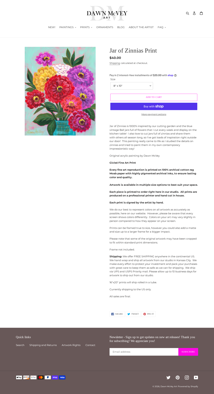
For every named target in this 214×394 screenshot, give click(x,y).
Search (20, 345)
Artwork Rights (71, 345)
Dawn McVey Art (168, 386)
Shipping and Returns (43, 345)
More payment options (153, 114)
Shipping (115, 63)
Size (112, 79)
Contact (90, 345)
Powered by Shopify (188, 386)
